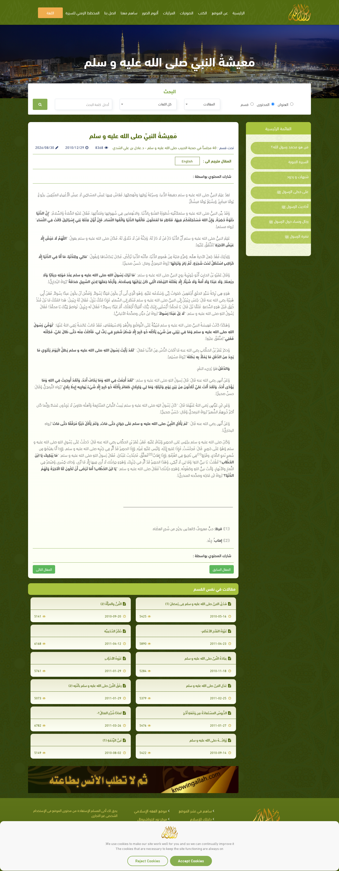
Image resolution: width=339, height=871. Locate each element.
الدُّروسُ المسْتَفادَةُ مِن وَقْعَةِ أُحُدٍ (205, 712)
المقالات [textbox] (209, 103)
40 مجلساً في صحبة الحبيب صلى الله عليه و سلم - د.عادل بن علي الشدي (164, 147)
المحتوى (263, 104)
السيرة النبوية (298, 161)
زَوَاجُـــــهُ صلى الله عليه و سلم (208, 739)
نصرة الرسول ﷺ (296, 236)
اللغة (50, 12)
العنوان (283, 104)
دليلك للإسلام (201, 819)
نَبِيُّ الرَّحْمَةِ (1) (112, 739)
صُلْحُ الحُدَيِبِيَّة (113, 630)
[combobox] (202, 104)
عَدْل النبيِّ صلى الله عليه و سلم (206, 685)
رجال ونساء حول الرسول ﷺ (288, 221)
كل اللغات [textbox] (164, 103)
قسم (245, 104)
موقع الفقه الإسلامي (150, 810)
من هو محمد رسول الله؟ (289, 146)
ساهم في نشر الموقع (195, 810)
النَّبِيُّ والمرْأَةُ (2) (111, 603)
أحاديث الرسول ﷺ (294, 206)
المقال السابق (222, 569)
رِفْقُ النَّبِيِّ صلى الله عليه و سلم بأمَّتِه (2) (95, 685)
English (187, 160)
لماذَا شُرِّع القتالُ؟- (109, 712)
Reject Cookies (147, 860)
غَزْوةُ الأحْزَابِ (113, 658)
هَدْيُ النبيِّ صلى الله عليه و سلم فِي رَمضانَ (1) (196, 603)
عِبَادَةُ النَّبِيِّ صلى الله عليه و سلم (206, 658)
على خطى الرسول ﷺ (292, 191)
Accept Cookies (191, 860)
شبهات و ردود (297, 176)
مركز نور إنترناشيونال (152, 819)
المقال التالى (44, 569)
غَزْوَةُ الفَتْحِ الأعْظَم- (214, 630)
